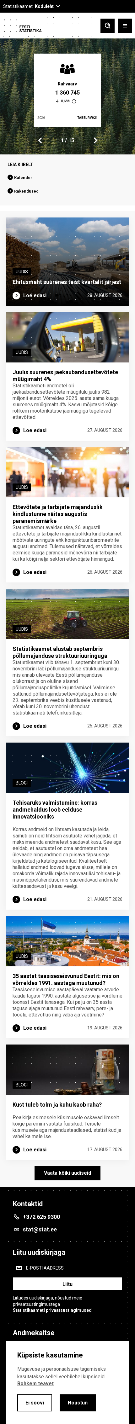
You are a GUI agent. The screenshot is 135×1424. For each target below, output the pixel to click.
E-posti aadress (45, 1268)
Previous (40, 140)
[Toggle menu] (125, 26)
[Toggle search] (107, 26)
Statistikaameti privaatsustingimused (52, 1310)
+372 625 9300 (41, 1216)
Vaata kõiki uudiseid (67, 1173)
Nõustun (78, 1403)
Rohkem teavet (35, 1383)
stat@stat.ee (40, 1229)
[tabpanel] (67, 90)
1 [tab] (62, 140)
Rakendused (26, 191)
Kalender (23, 177)
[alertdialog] (67, 1382)
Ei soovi (34, 1403)
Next (95, 140)
